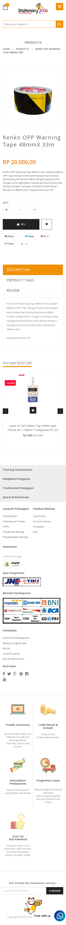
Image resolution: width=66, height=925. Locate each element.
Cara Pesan (39, 516)
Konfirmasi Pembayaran (16, 637)
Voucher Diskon (42, 521)
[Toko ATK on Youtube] (4, 679)
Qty (5, 202)
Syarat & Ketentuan (16, 497)
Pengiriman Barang (13, 531)
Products (33, 42)
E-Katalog (38, 526)
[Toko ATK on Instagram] (26, 673)
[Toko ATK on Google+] (15, 673)
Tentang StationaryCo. (18, 469)
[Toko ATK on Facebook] (4, 673)
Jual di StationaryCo (13, 658)
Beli (23, 224)
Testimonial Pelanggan (18, 488)
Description (18, 269)
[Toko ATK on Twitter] (9, 673)
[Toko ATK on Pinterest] (21, 673)
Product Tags (20, 280)
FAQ (35, 531)
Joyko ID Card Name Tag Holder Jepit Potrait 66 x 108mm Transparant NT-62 (33, 428)
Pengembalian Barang (15, 537)
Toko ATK (32, 917)
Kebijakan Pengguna (16, 479)
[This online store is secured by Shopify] (12, 563)
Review (13, 290)
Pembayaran (10, 516)
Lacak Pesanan (11, 653)
